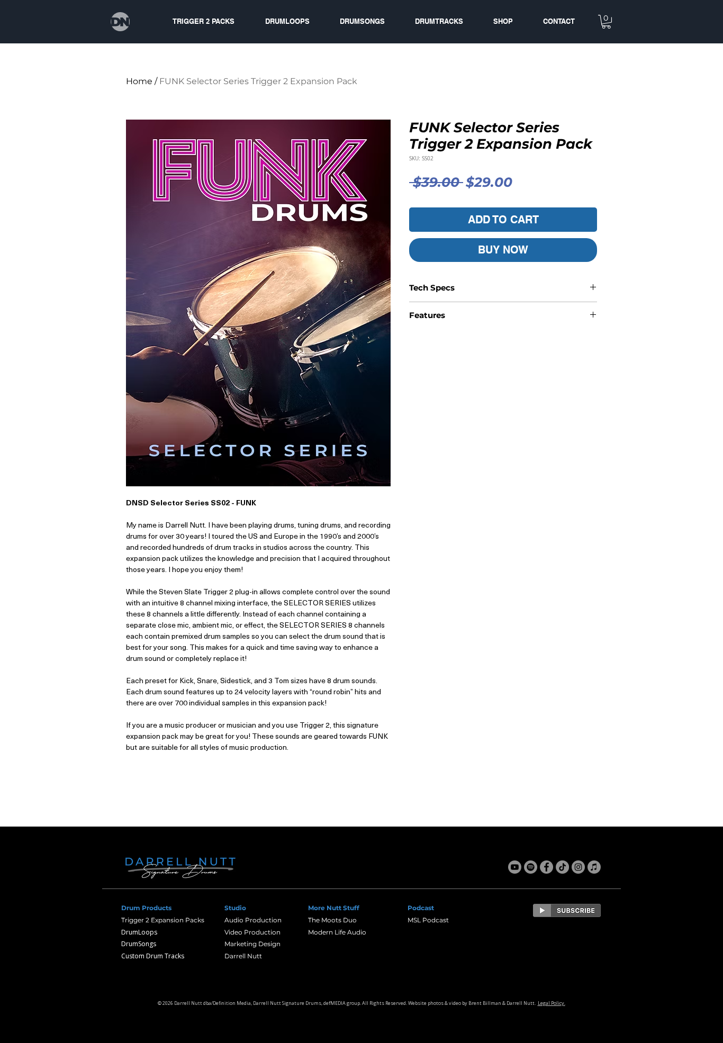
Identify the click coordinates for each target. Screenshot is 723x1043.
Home (139, 81)
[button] (606, 22)
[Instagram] (578, 867)
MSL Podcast (428, 920)
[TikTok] (562, 867)
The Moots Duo (332, 920)
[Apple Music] (594, 867)
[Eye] (567, 910)
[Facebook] (546, 867)
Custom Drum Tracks (152, 955)
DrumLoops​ (139, 932)
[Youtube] (514, 867)
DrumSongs (138, 943)
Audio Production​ (253, 920)
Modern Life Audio (337, 932)
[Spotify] (530, 867)
